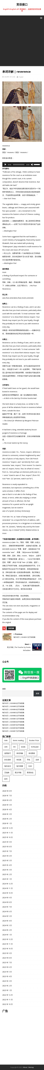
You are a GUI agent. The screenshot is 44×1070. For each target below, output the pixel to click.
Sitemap (31, 1067)
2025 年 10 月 (7, 837)
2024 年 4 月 (7, 921)
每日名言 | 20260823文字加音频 (13, 712)
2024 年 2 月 (7, 930)
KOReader (35, 747)
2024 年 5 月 (7, 916)
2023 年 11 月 (7, 944)
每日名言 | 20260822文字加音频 (13, 716)
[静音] (32, 164)
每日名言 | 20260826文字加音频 (13, 703)
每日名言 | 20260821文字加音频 (13, 719)
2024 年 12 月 (7, 884)
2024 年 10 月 (7, 893)
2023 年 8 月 (7, 958)
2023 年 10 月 (7, 948)
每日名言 (7, 766)
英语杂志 (30, 772)
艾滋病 (6, 772)
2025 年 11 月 (7, 833)
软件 (6, 779)
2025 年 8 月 (7, 846)
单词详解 (11, 628)
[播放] (5, 164)
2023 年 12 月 (7, 939)
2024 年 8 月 (7, 902)
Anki (6, 740)
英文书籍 (18, 772)
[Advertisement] (22, 44)
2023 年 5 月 (7, 972)
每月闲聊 (19, 766)
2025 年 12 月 (7, 828)
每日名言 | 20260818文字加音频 (13, 728)
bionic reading (18, 740)
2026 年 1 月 (7, 823)
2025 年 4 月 (7, 865)
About (25, 1067)
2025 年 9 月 (7, 842)
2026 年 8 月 (7, 791)
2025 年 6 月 (7, 856)
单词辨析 (32, 753)
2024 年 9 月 (7, 897)
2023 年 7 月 (7, 962)
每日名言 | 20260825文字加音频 (13, 706)
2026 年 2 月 (7, 819)
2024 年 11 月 (7, 888)
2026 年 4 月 (7, 809)
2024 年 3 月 (7, 925)
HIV (14, 747)
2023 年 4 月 (7, 976)
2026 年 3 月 (7, 814)
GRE (6, 747)
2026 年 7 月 (7, 795)
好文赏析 (7, 760)
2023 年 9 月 (7, 953)
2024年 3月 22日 (9, 77)
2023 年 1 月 (7, 990)
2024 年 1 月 (7, 935)
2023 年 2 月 (7, 986)
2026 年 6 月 (7, 800)
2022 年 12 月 (7, 995)
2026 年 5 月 (7, 805)
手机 (28, 760)
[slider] (37, 164)
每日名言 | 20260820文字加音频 (13, 722)
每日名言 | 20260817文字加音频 (13, 731)
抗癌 (37, 760)
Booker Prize (34, 740)
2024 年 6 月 (7, 911)
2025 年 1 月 (7, 879)
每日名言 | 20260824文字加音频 (13, 709)
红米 (30, 766)
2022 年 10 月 (7, 1004)
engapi (20, 77)
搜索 (4, 689)
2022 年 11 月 (7, 999)
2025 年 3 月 (7, 870)
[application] (22, 164)
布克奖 (18, 760)
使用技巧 (7, 753)
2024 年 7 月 (7, 907)
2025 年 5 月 (7, 860)
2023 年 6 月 (7, 967)
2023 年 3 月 (7, 981)
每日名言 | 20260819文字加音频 (13, 725)
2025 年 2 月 (7, 874)
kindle (23, 747)
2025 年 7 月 (7, 851)
